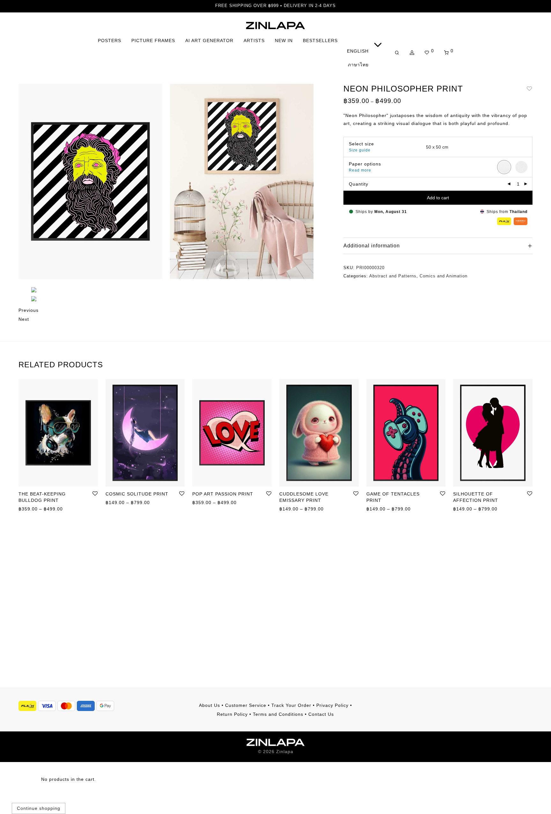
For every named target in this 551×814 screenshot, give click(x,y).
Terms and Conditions (278, 714)
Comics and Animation (443, 276)
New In (284, 40)
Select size (361, 143)
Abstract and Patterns (392, 276)
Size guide (360, 150)
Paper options (365, 163)
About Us (209, 705)
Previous (28, 310)
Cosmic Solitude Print (137, 493)
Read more (360, 170)
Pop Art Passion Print (222, 493)
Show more (28, 508)
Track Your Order (291, 705)
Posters (109, 40)
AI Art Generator (209, 40)
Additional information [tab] (371, 245)
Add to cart (438, 197)
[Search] (397, 52)
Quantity (358, 184)
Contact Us (321, 714)
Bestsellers (320, 40)
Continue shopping (38, 808)
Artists (254, 40)
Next (23, 319)
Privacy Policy (332, 705)
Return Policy (232, 714)
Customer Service (245, 705)
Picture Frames (153, 40)
